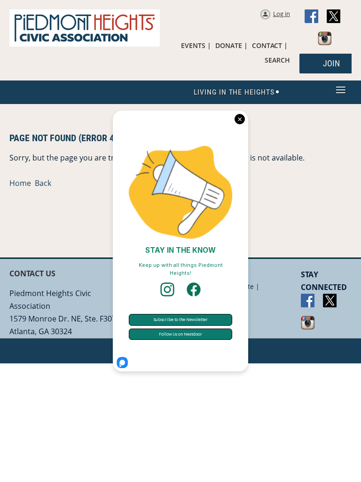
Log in (281, 13)
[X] (333, 16)
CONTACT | (270, 45)
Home (20, 183)
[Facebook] (312, 16)
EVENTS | (196, 45)
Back (43, 183)
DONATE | (231, 45)
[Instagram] (325, 39)
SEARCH (277, 60)
